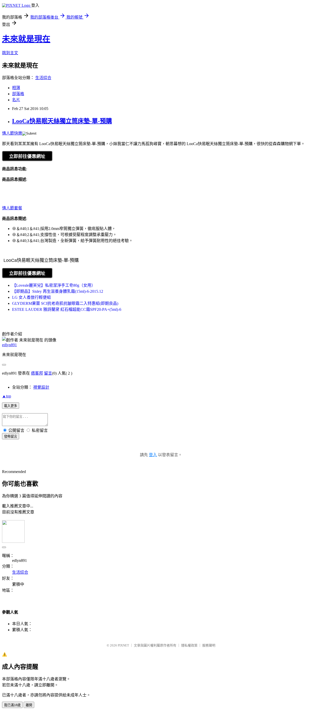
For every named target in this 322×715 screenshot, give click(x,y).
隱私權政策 (189, 645)
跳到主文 (10, 53)
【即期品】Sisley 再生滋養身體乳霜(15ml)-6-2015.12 (57, 291)
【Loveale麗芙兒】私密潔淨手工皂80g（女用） (53, 285)
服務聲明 (208, 645)
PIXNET (123, 645)
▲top (6, 396)
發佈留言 (10, 436)
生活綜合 (43, 78)
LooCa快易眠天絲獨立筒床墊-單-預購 (62, 121)
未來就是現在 (26, 38)
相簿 (16, 88)
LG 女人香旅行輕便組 (31, 297)
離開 (29, 705)
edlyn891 (9, 345)
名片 (16, 100)
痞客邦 (37, 373)
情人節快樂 (12, 133)
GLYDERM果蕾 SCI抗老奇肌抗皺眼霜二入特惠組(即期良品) (65, 303)
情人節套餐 (12, 208)
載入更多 (10, 406)
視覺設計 (41, 387)
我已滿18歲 (12, 705)
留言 (48, 373)
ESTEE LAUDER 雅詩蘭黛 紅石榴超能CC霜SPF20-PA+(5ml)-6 (66, 309)
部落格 (18, 94)
